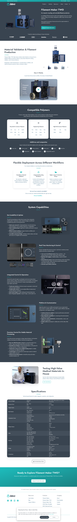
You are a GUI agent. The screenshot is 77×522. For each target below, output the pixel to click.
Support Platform (31, 502)
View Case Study (47, 381)
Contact (66, 4)
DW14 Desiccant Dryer (47, 506)
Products (44, 4)
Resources (56, 4)
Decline (54, 517)
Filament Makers (46, 498)
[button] (69, 4)
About (62, 4)
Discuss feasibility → (38, 195)
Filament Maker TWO (47, 500)
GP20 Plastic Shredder (47, 504)
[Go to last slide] (44, 67)
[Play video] (38, 89)
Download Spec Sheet (39, 461)
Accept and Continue (44, 517)
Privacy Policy (51, 514)
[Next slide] (67, 67)
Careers (68, 1)
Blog (29, 500)
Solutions (50, 4)
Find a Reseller (63, 1)
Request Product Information (48, 27)
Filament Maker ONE (47, 502)
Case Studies (31, 498)
